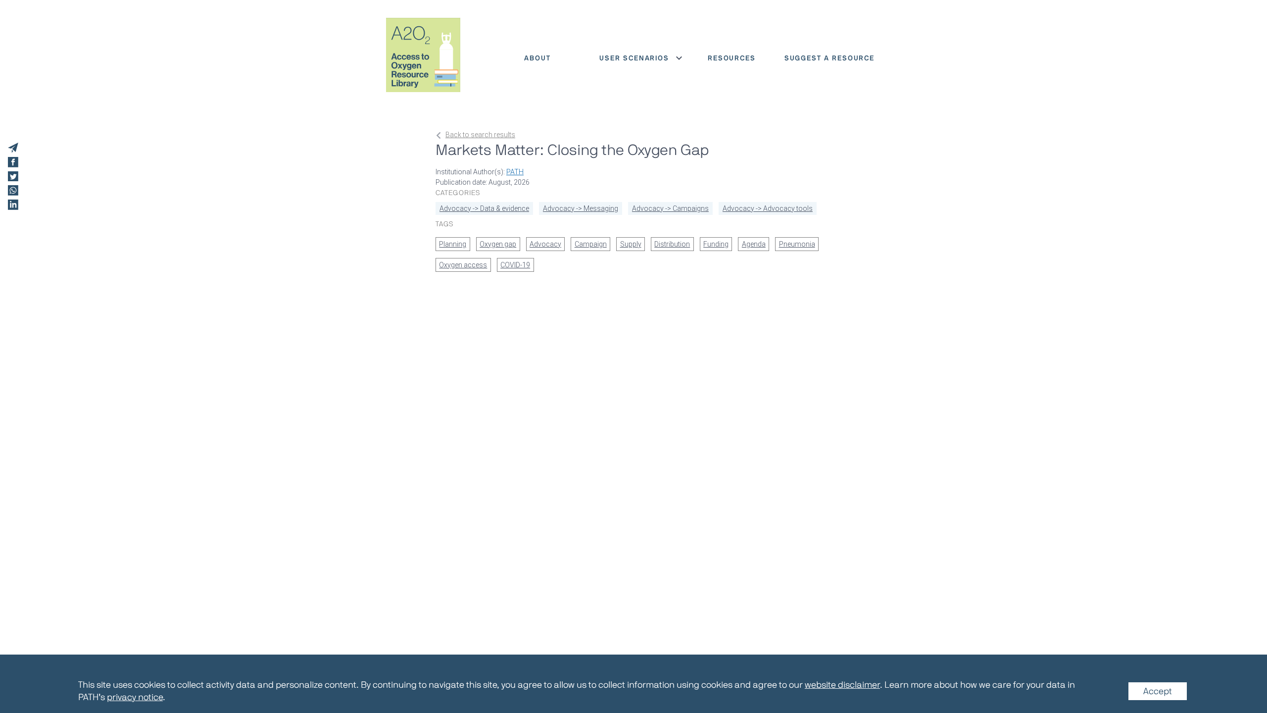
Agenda (754, 244)
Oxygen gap (498, 244)
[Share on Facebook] (13, 162)
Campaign (591, 244)
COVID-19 (515, 265)
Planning (452, 244)
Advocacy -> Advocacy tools (768, 208)
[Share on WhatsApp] (13, 190)
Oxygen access (463, 265)
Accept (1157, 691)
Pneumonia (797, 244)
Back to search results (480, 135)
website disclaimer (842, 685)
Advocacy (545, 244)
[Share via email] (13, 148)
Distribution (672, 244)
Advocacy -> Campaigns (670, 208)
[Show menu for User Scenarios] (679, 58)
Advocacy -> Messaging (580, 208)
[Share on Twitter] (13, 176)
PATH (515, 172)
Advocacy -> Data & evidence (484, 208)
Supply (630, 244)
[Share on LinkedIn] (13, 205)
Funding (716, 244)
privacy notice (135, 697)
